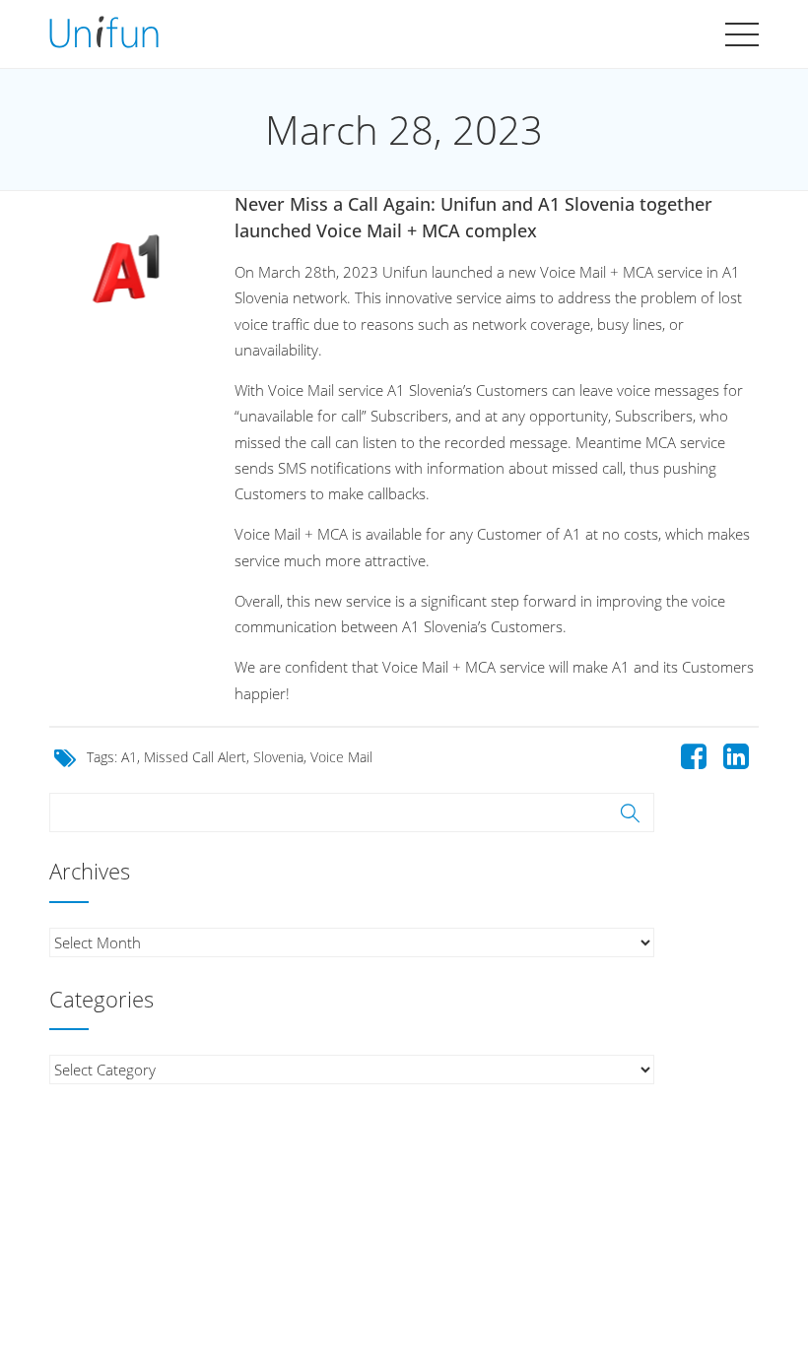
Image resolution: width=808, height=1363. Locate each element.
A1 (129, 756)
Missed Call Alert (195, 756)
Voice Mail (341, 756)
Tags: (104, 756)
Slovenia (278, 756)
